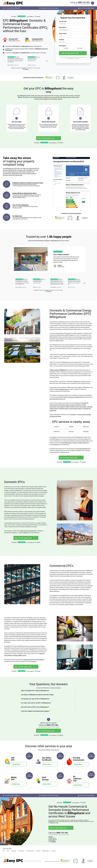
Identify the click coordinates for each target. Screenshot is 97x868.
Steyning (71, 431)
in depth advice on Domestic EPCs (28, 530)
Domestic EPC (84, 403)
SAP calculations (61, 406)
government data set (64, 389)
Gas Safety (13, 850)
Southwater (56, 431)
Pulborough (86, 426)
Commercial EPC (54, 405)
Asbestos (53, 850)
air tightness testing (64, 408)
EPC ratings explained (81, 448)
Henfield (71, 426)
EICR (8, 850)
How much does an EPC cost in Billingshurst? (35, 707)
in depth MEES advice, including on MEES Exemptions (74, 442)
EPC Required (62, 45)
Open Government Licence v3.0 (57, 399)
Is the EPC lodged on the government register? (35, 711)
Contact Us (56, 444)
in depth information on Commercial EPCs (33, 659)
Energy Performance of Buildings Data (73, 397)
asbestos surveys (54, 408)
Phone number (63, 33)
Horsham (56, 426)
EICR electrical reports (63, 405)
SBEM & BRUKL (45, 850)
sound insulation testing (75, 408)
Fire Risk (38, 850)
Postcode (61, 39)
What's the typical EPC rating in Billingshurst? (35, 690)
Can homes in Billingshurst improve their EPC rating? (37, 694)
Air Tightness (21, 850)
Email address (62, 27)
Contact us (53, 841)
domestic (73, 414)
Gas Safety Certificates (75, 405)
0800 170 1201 (84, 2)
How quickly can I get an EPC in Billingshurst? (35, 699)
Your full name (62, 21)
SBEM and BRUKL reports (72, 406)
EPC (4, 850)
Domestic (66, 48)
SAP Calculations (30, 850)
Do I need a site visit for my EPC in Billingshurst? (36, 703)
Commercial (80, 48)
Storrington (86, 431)
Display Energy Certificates (85, 406)
